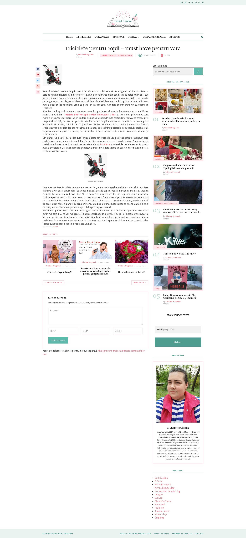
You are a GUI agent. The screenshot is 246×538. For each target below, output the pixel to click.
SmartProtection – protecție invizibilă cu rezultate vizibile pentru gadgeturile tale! (95, 271)
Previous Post (54, 283)
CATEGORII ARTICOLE (154, 37)
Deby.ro (159, 494)
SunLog (158, 497)
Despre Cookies (161, 533)
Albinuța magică (163, 484)
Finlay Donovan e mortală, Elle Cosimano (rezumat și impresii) (179, 296)
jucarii (55, 227)
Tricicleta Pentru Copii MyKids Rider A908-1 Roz (89, 114)
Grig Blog (159, 517)
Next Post (139, 283)
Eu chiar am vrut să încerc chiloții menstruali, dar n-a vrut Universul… (182, 211)
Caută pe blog (160, 65)
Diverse (158, 112)
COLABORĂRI (102, 37)
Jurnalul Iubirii (162, 511)
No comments (149, 55)
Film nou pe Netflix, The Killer (179, 253)
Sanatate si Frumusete (166, 203)
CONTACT (133, 37)
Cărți (157, 289)
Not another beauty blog (167, 491)
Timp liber (160, 247)
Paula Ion (159, 507)
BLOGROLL (118, 37)
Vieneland (160, 504)
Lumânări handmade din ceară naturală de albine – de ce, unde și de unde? (181, 121)
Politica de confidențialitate (135, 533)
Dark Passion (161, 477)
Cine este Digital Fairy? (59, 272)
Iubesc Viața (161, 514)
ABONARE (175, 37)
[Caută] (198, 71)
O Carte (158, 481)
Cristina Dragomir (85, 54)
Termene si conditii (182, 533)
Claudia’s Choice (163, 501)
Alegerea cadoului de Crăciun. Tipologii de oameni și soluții (179, 167)
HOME (69, 37)
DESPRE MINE (83, 37)
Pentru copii (125, 55)
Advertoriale (109, 55)
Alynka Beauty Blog (164, 487)
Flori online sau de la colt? (131, 272)
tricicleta (104, 144)
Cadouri (158, 159)
